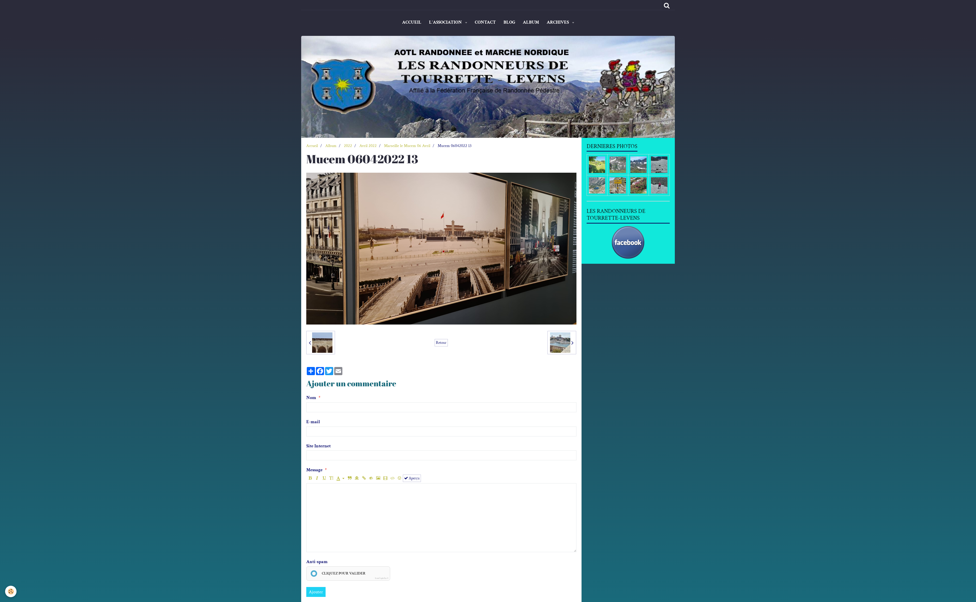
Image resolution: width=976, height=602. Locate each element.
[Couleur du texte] (340, 478)
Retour (441, 342)
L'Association (446, 22)
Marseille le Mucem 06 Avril (407, 146)
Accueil (411, 22)
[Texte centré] (356, 478)
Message (314, 470)
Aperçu (414, 478)
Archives (558, 22)
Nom (311, 398)
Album (531, 22)
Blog (509, 22)
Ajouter (316, 592)
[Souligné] (324, 478)
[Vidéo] (385, 478)
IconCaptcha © (381, 578)
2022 (348, 146)
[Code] (392, 478)
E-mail (313, 422)
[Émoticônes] (399, 478)
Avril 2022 (368, 146)
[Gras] (310, 478)
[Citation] (349, 478)
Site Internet (318, 446)
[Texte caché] (371, 478)
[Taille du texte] (331, 478)
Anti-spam (317, 562)
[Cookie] (11, 591)
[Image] (378, 478)
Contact (485, 22)
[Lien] (364, 478)
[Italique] (317, 478)
